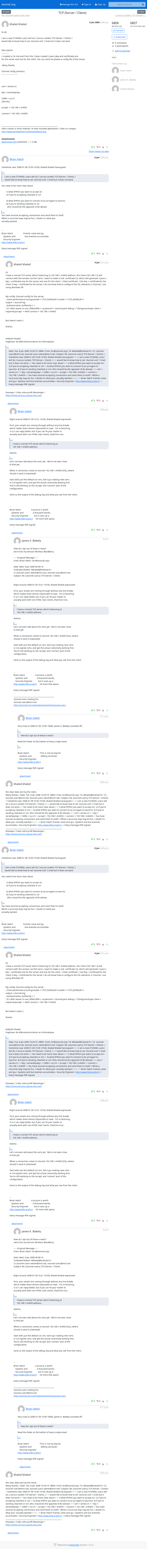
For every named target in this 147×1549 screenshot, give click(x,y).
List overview (118, 30)
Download (120, 37)
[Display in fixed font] (103, 147)
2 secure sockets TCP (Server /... (130, 15)
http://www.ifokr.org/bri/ (13, 242)
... (3, 172)
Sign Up (101, 4)
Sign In (87, 4)
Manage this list (70, 4)
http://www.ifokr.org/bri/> (88, 381)
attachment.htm (9, 142)
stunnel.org (8, 4)
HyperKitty (74, 1545)
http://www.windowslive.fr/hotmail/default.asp (24, 131)
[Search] (143, 4)
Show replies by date (99, 151)
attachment (9, 256)
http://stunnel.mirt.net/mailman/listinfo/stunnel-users (40, 705)
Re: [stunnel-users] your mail (16, 15)
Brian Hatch (17, 159)
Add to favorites (122, 51)
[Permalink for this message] (107, 147)
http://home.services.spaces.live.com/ (24, 395)
